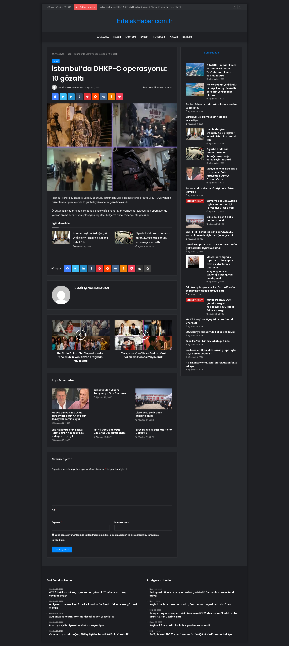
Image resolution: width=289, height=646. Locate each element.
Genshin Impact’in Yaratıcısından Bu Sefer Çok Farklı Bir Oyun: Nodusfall (211, 246)
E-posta (57, 522)
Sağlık (144, 37)
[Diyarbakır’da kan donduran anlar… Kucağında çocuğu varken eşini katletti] (124, 237)
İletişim (187, 37)
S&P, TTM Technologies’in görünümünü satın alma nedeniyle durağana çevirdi (209, 233)
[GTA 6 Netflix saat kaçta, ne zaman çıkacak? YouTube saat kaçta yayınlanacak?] (195, 69)
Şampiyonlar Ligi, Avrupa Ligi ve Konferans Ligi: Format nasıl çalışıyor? (222, 204)
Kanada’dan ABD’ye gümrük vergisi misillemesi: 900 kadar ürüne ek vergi (220, 305)
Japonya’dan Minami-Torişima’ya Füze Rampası (110, 391)
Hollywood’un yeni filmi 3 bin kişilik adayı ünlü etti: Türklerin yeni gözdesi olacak (140, 7)
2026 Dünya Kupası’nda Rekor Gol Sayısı (153, 431)
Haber (117, 37)
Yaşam (174, 37)
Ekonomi (130, 37)
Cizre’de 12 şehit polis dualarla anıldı (148, 414)
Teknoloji (159, 37)
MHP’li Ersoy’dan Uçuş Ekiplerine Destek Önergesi (110, 431)
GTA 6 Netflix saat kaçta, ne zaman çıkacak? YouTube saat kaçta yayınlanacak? (222, 70)
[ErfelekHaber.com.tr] (144, 21)
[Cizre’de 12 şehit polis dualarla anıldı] (153, 398)
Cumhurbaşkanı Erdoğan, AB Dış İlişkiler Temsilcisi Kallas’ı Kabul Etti (90, 238)
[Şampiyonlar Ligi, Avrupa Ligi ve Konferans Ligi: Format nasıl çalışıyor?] (195, 201)
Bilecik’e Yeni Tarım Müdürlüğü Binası (208, 341)
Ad (54, 509)
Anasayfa (103, 37)
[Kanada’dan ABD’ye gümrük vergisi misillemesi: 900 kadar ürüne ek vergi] (195, 300)
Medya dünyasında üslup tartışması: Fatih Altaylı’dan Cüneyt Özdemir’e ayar (69, 416)
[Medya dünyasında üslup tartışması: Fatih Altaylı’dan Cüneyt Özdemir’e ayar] (70, 398)
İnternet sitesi (121, 522)
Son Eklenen (211, 52)
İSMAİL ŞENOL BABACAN (70, 87)
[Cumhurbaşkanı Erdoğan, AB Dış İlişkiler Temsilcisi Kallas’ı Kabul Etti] (61, 237)
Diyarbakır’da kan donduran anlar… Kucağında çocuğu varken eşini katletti (152, 238)
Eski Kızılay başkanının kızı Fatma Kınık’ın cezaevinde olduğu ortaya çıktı (68, 433)
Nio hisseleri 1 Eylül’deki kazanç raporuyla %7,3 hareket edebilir (211, 351)
